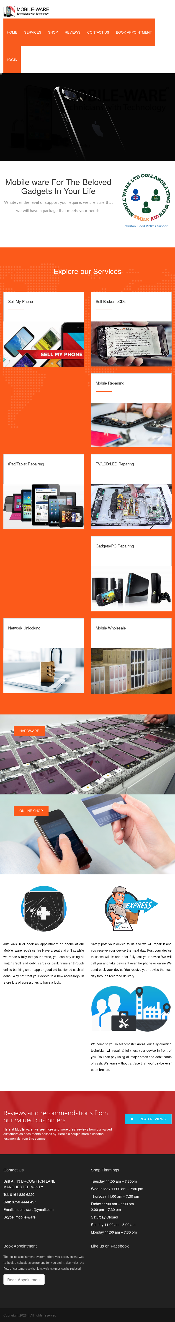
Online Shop (31, 811)
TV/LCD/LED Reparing (115, 464)
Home (12, 32)
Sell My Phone (20, 301)
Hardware (29, 731)
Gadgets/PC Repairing (115, 546)
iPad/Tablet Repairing (26, 464)
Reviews (72, 32)
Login (12, 59)
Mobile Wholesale (111, 628)
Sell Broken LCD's (111, 301)
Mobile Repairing (110, 383)
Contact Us (98, 32)
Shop (53, 32)
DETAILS (43, 343)
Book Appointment (134, 32)
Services (32, 32)
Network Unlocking (24, 628)
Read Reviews (152, 1119)
